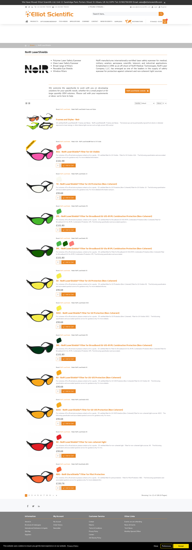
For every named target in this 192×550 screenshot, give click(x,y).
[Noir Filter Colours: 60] (59, 372)
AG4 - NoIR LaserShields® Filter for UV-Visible (78, 151)
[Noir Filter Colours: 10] (59, 179)
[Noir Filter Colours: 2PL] (59, 211)
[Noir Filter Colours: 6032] (59, 405)
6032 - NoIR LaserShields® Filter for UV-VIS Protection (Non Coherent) (89, 409)
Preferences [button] (166, 546)
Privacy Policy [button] (72, 546)
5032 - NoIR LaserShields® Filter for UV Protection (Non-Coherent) (87, 313)
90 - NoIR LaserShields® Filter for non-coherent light (81, 442)
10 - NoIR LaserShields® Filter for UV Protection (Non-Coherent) (86, 184)
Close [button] (156, 546)
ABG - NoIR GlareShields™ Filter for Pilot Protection (80, 474)
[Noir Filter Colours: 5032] (59, 308)
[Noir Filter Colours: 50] (59, 276)
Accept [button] (181, 546)
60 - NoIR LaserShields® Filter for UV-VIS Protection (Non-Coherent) (88, 377)
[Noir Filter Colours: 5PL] (59, 340)
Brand (32, 45)
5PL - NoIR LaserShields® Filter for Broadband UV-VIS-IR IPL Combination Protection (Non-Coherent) (104, 345)
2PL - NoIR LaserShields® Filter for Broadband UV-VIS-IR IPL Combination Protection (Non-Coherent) (104, 216)
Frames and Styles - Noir (68, 119)
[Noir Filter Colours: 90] (59, 437)
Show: (159, 103)
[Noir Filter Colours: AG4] (59, 147)
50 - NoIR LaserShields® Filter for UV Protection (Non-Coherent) (86, 280)
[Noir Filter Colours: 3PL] (65, 243)
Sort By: (137, 103)
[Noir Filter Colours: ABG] (59, 469)
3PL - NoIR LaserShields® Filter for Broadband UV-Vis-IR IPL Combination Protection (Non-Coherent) (104, 248)
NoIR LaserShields (65, 109)
